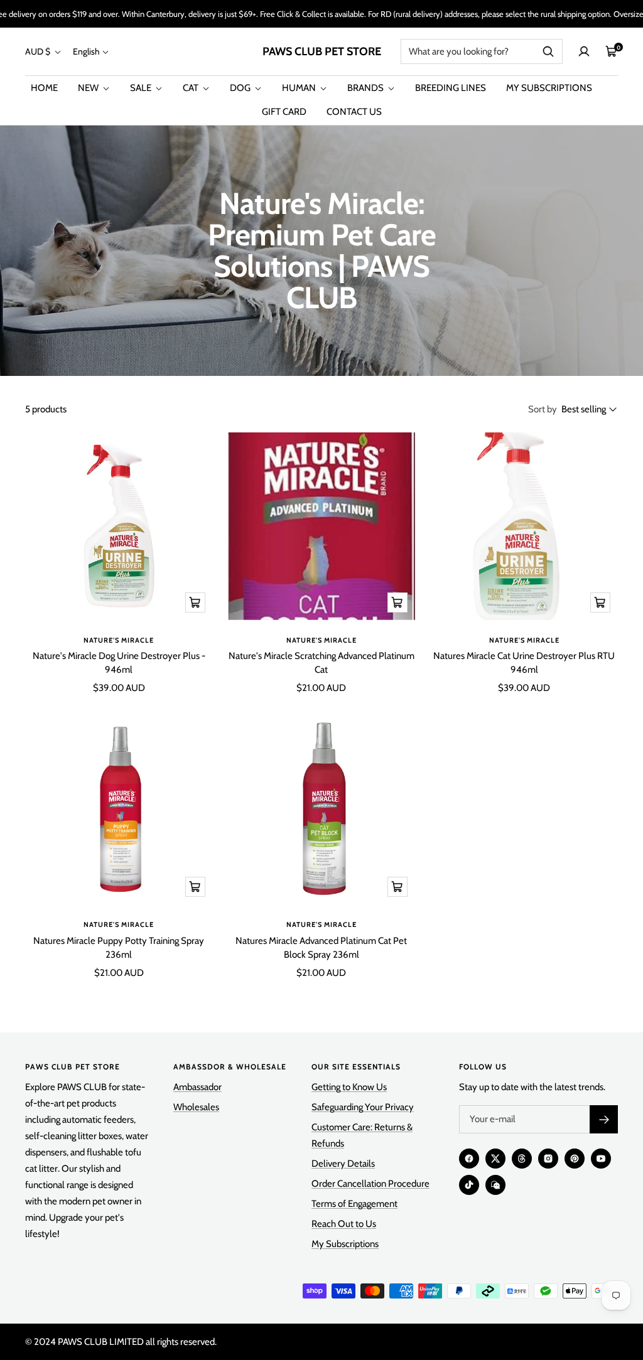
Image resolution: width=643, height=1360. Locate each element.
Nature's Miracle (119, 640)
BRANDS (366, 88)
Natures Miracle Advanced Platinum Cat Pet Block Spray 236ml (321, 948)
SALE (141, 88)
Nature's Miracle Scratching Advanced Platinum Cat (321, 663)
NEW (89, 88)
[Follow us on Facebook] (469, 1159)
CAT (191, 88)
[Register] (604, 1119)
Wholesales (196, 1107)
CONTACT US (354, 111)
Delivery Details (343, 1163)
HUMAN (300, 88)
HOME (44, 88)
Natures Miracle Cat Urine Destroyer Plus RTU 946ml (524, 663)
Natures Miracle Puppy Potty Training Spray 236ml (118, 948)
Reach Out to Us (343, 1223)
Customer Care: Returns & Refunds (362, 1135)
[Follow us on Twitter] (495, 1159)
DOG (241, 88)
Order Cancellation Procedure (370, 1183)
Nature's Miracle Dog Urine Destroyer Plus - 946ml (119, 663)
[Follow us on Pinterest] (575, 1159)
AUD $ (38, 51)
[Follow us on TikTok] (469, 1185)
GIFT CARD (284, 111)
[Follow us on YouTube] (601, 1159)
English (86, 51)
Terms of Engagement (354, 1203)
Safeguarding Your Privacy (362, 1107)
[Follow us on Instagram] (548, 1159)
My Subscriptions (345, 1244)
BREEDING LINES (450, 88)
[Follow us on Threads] (522, 1159)
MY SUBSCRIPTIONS (549, 88)
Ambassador (197, 1087)
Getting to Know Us (349, 1087)
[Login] (584, 51)
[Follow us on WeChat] (495, 1185)
